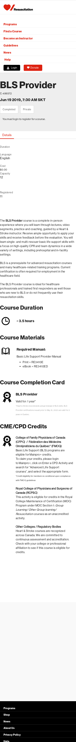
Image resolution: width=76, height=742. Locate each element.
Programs (10, 24)
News (7, 52)
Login (14, 67)
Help (7, 59)
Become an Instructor (18, 38)
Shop (7, 714)
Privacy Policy (12, 734)
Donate (34, 67)
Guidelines (11, 45)
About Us (9, 728)
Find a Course (13, 31)
